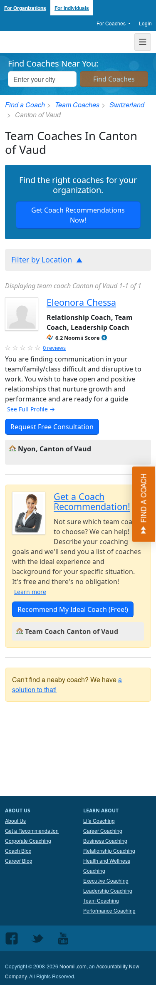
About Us (15, 820)
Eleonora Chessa (81, 302)
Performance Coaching (109, 910)
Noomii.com (73, 966)
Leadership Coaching (107, 890)
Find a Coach (25, 104)
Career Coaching (102, 830)
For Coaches (112, 23)
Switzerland (126, 104)
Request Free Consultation (52, 426)
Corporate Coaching (28, 840)
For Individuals (71, 8)
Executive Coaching (106, 880)
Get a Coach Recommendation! (92, 501)
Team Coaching (101, 900)
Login (145, 23)
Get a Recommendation (32, 830)
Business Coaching (105, 840)
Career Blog (18, 860)
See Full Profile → (31, 409)
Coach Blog (18, 850)
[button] (104, 338)
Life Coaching (99, 820)
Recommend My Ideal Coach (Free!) (72, 609)
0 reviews (54, 347)
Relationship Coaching (109, 850)
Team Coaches (77, 104)
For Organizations (25, 8)
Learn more (30, 592)
